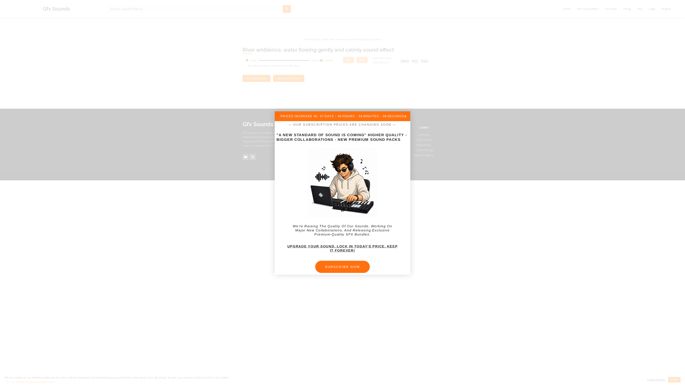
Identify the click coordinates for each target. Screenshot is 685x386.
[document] (342, 193)
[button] (405, 116)
